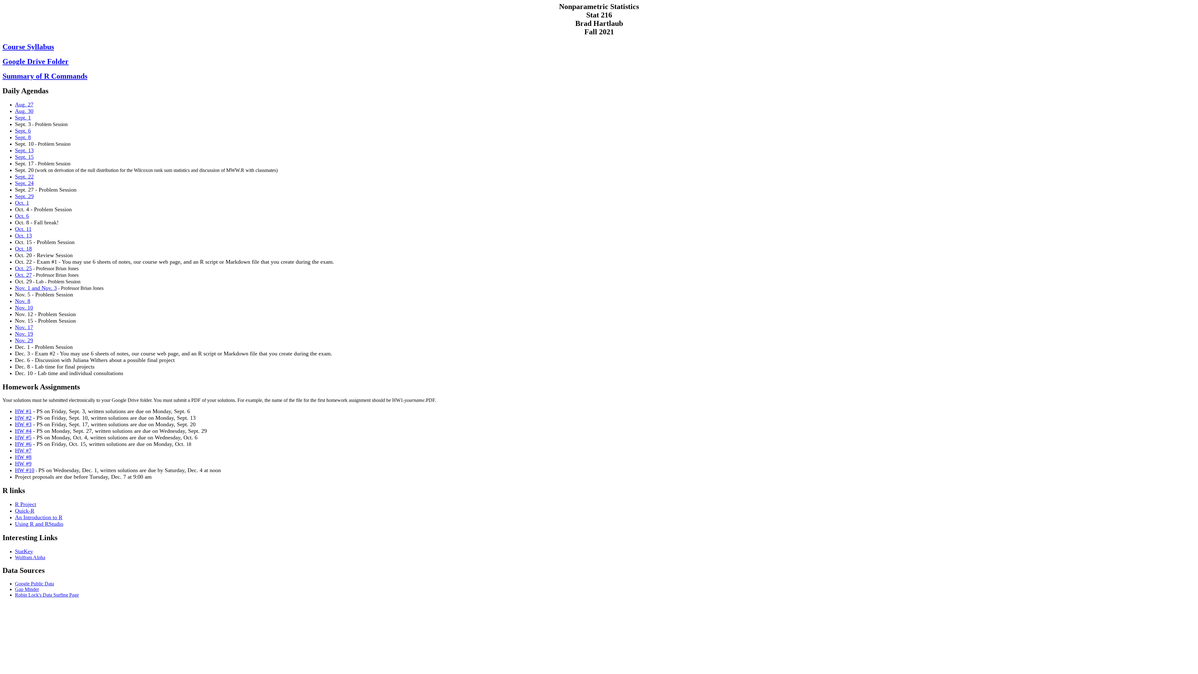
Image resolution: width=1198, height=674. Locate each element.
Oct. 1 (22, 203)
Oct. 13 (23, 235)
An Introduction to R (38, 517)
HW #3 (23, 424)
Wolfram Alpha (30, 557)
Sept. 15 (24, 157)
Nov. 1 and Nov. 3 (36, 288)
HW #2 (23, 418)
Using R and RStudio (39, 524)
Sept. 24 (24, 183)
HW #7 (23, 450)
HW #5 (23, 437)
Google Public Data (34, 583)
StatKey (24, 551)
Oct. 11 (23, 229)
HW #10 (24, 470)
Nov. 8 (22, 301)
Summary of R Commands (44, 76)
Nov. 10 (24, 308)
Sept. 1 (23, 118)
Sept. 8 (23, 137)
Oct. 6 (22, 216)
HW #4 (23, 431)
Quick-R (24, 511)
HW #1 (23, 411)
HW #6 (23, 444)
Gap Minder (27, 589)
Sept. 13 (24, 150)
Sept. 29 (24, 196)
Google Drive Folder (35, 61)
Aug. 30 (24, 111)
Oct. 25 (23, 268)
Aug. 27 (24, 104)
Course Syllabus (28, 47)
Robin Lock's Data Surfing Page (47, 595)
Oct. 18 (23, 249)
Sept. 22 (24, 176)
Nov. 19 (24, 334)
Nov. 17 (24, 327)
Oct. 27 (23, 275)
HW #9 (23, 464)
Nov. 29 (24, 340)
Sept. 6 (23, 131)
